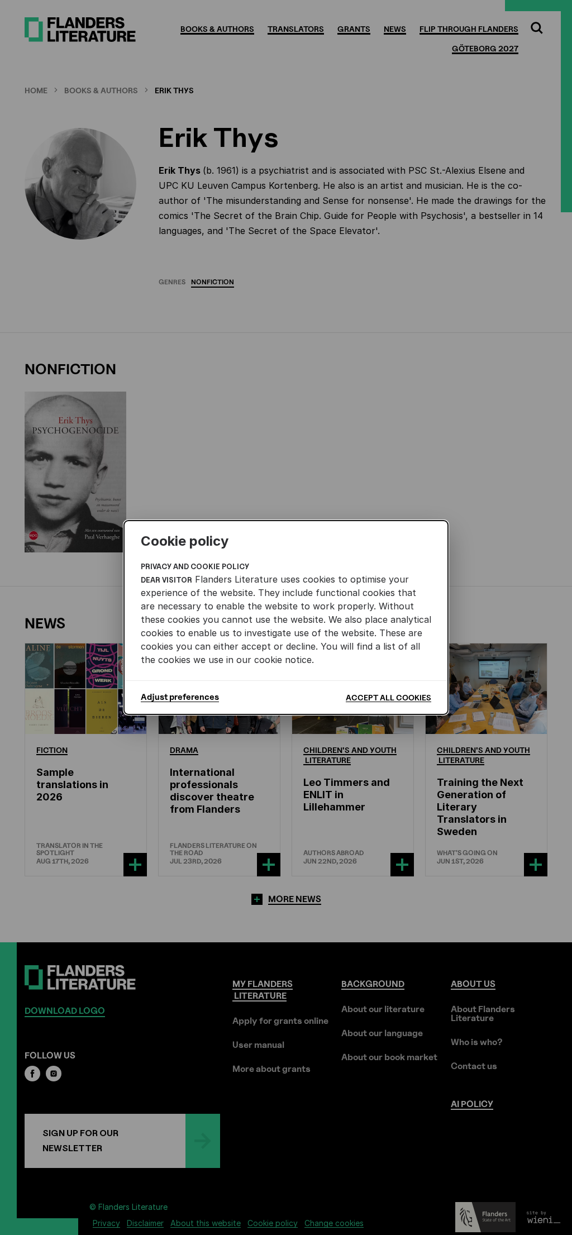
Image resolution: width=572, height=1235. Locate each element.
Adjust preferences (180, 697)
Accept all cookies (388, 697)
